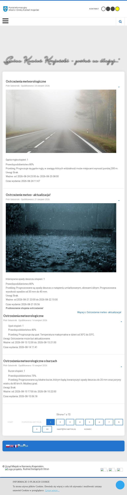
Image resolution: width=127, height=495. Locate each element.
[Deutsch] (20, 445)
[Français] (16, 445)
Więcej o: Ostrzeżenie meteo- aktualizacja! (99, 312)
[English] (12, 445)
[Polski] (8, 445)
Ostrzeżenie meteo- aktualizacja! (28, 195)
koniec (88, 429)
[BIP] (120, 470)
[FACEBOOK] (103, 470)
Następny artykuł (66, 429)
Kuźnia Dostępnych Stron (36, 469)
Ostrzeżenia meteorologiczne (26, 81)
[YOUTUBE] (112, 470)
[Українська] (25, 445)
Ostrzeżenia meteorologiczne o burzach (30, 361)
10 (47, 429)
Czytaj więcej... (52, 490)
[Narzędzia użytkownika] (117, 87)
